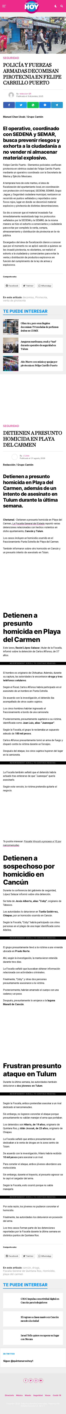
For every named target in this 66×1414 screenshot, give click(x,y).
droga (35, 1267)
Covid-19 (57, 1395)
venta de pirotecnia (14, 300)
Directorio (9, 1395)
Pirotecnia (41, 297)
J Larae (26, 455)
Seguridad (38, 1395)
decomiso (28, 297)
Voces (47, 1395)
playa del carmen (13, 1274)
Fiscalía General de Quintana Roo (22, 1271)
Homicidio (49, 1271)
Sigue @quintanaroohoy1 (18, 1360)
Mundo (28, 1395)
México (19, 1395)
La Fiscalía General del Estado (28, 523)
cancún (27, 1267)
